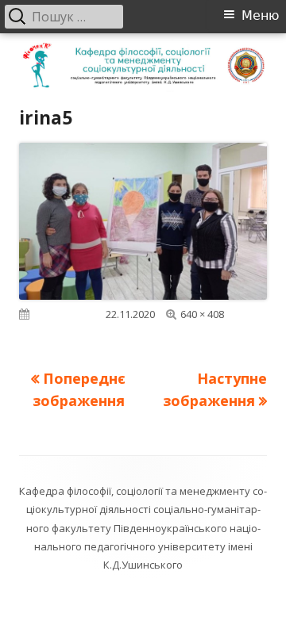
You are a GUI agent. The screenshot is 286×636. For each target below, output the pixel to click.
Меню (260, 15)
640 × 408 (202, 314)
